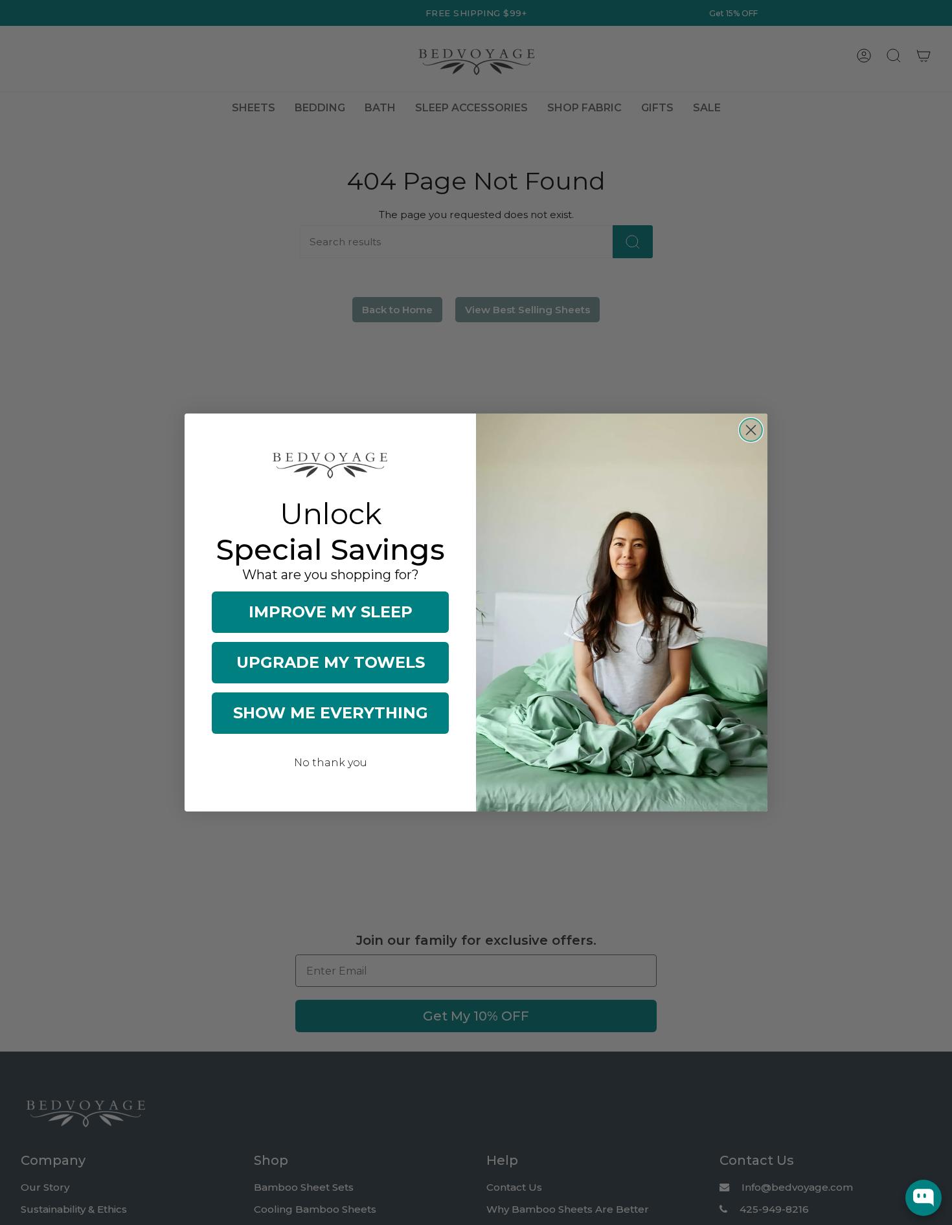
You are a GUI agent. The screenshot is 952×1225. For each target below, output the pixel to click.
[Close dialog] (751, 430)
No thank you (330, 762)
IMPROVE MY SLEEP (331, 611)
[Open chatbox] (923, 1198)
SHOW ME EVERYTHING (330, 712)
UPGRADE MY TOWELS (330, 662)
